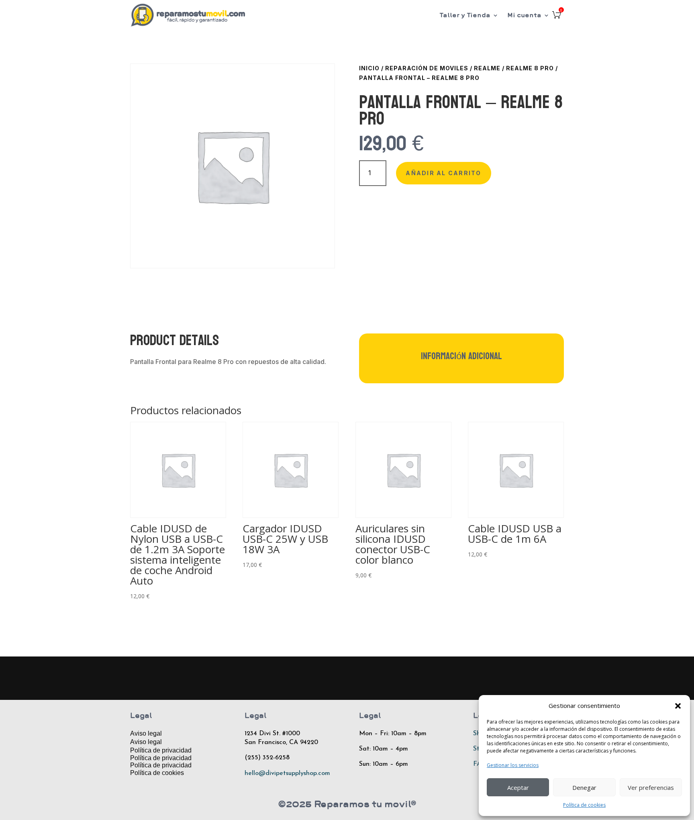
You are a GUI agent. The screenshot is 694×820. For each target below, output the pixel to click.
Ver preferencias (651, 787)
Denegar (584, 787)
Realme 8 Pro (530, 68)
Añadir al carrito (443, 173)
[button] (678, 706)
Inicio (369, 68)
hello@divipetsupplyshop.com (287, 773)
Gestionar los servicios (513, 765)
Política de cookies (584, 805)
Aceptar (518, 787)
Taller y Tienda (464, 15)
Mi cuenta (524, 15)
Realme (487, 68)
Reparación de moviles (426, 68)
